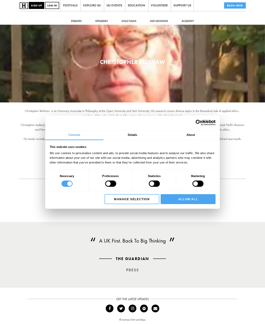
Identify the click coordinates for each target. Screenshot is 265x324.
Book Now (235, 5)
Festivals (70, 5)
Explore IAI (92, 5)
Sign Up (36, 5)
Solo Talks (128, 21)
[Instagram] (132, 308)
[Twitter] (121, 308)
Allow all (188, 199)
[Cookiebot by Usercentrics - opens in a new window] (199, 123)
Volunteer (159, 5)
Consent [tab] (74, 134)
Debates (76, 21)
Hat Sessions (159, 21)
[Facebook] (109, 308)
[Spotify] (144, 308)
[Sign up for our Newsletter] (155, 308)
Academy (188, 21)
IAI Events (114, 5)
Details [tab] (132, 134)
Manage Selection (132, 199)
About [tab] (190, 134)
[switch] (110, 184)
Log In (52, 5)
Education (136, 5)
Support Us (182, 5)
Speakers (101, 21)
